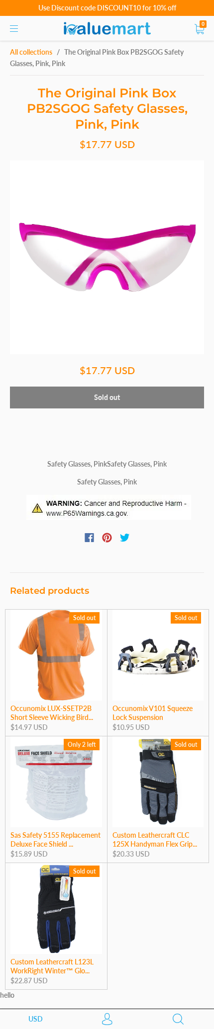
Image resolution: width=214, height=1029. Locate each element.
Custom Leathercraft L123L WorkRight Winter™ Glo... (52, 966)
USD (35, 1019)
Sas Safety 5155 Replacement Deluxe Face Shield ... (55, 839)
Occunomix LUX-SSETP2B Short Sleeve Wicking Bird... (51, 712)
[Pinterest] (107, 538)
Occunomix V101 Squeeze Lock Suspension (152, 712)
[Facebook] (89, 538)
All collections (31, 52)
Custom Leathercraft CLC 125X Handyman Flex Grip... (154, 839)
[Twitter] (125, 538)
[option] (107, 257)
